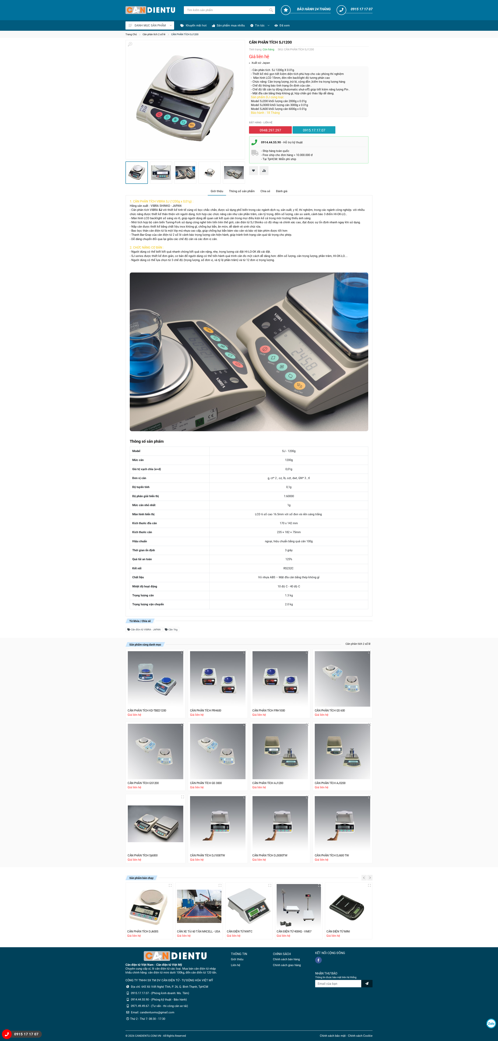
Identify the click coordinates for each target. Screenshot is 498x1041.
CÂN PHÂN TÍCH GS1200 (143, 783)
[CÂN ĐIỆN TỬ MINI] (348, 906)
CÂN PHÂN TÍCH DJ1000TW (207, 855)
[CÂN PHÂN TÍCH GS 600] (343, 679)
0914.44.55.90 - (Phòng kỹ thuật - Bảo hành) (159, 999)
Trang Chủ (131, 34)
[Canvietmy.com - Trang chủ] (150, 10)
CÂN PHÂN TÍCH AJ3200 (330, 783)
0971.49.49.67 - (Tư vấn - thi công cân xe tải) (159, 1006)
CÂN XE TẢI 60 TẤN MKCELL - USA (198, 931)
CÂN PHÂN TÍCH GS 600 (330, 710)
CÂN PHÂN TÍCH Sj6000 (142, 855)
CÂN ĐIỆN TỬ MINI (338, 931)
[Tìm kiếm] (271, 10)
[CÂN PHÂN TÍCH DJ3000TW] (280, 824)
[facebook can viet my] (318, 960)
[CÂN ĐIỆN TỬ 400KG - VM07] (299, 906)
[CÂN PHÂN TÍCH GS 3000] (218, 751)
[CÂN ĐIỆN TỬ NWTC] (249, 906)
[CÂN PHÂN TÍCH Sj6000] (155, 824)
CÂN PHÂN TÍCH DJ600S (142, 931)
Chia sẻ (265, 191)
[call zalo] (491, 1023)
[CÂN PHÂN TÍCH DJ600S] (149, 906)
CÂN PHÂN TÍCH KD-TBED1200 (147, 710)
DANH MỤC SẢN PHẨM (150, 25)
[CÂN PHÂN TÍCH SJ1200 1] (185, 99)
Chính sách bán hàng (286, 959)
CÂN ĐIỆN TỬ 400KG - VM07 (294, 931)
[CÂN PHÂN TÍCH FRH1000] (280, 679)
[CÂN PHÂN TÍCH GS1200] (155, 751)
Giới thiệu (217, 191)
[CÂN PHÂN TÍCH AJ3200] (343, 751)
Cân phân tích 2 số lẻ (154, 34)
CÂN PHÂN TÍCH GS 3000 (206, 783)
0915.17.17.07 (314, 130)
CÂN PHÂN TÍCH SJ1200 (184, 34)
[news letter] (367, 983)
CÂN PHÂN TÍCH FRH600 (205, 710)
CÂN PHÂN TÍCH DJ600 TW (332, 855)
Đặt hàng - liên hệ (260, 122)
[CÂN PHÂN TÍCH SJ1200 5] (234, 172)
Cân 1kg (172, 629)
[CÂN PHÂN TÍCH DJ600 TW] (343, 824)
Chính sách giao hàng (287, 965)
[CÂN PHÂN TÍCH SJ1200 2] (161, 172)
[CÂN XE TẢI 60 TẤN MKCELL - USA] (199, 906)
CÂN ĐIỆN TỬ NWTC (239, 931)
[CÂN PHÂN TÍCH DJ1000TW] (218, 824)
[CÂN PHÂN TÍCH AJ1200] (280, 751)
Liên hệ (235, 965)
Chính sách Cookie (360, 1035)
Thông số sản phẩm (242, 191)
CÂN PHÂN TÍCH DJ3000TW (269, 855)
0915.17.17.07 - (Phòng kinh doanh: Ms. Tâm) (160, 993)
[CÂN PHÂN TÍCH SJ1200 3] (185, 172)
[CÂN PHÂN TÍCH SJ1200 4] (209, 172)
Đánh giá (281, 191)
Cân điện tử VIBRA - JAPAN (145, 629)
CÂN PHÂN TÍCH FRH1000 (268, 710)
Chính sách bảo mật (333, 1035)
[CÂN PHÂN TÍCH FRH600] (218, 679)
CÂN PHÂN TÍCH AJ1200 (267, 783)
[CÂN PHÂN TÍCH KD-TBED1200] (155, 679)
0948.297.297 (270, 130)
